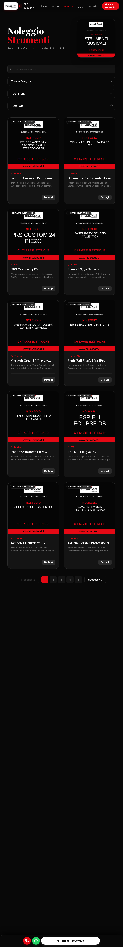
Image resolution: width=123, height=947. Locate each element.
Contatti (93, 6)
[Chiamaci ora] (27, 941)
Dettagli (48, 197)
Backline (68, 6)
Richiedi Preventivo (110, 6)
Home (44, 6)
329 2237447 (29, 6)
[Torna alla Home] (11, 6)
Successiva (95, 579)
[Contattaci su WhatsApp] (36, 941)
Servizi (55, 6)
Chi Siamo (81, 6)
